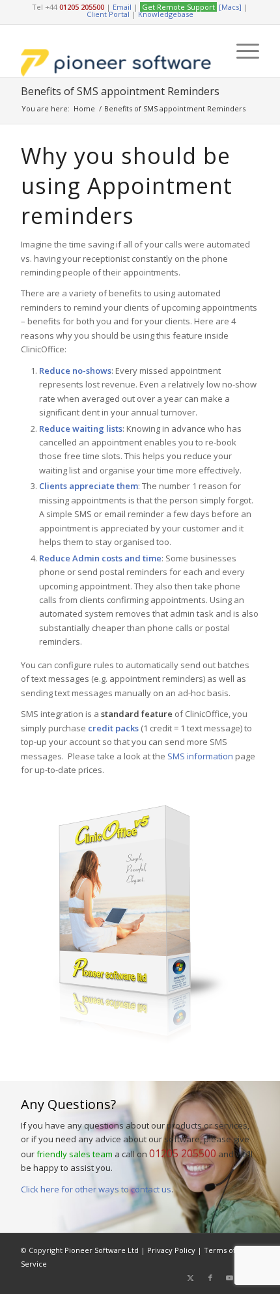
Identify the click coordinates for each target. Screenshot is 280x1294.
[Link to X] (191, 1277)
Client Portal (108, 14)
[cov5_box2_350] (140, 925)
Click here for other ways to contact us (96, 1189)
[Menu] (241, 51)
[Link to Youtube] (230, 1277)
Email (122, 7)
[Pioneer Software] (116, 51)
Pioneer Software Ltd (101, 1250)
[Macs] (230, 7)
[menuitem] (241, 51)
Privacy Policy (171, 1250)
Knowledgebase (165, 14)
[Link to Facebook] (210, 1277)
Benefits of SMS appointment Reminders (120, 91)
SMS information (200, 756)
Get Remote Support (178, 7)
